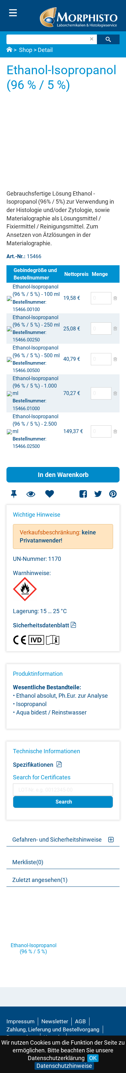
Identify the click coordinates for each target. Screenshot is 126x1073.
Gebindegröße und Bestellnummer (35, 274)
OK (93, 1058)
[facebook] (83, 494)
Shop (25, 49)
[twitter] (98, 494)
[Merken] (13, 494)
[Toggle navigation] (12, 12)
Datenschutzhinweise (64, 1065)
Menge (100, 274)
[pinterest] (113, 494)
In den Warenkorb (63, 475)
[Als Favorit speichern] (49, 494)
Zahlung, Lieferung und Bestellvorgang (53, 1029)
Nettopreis (76, 274)
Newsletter (54, 1021)
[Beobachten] (30, 494)
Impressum (20, 1021)
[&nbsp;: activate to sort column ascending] (9, 274)
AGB (80, 1021)
